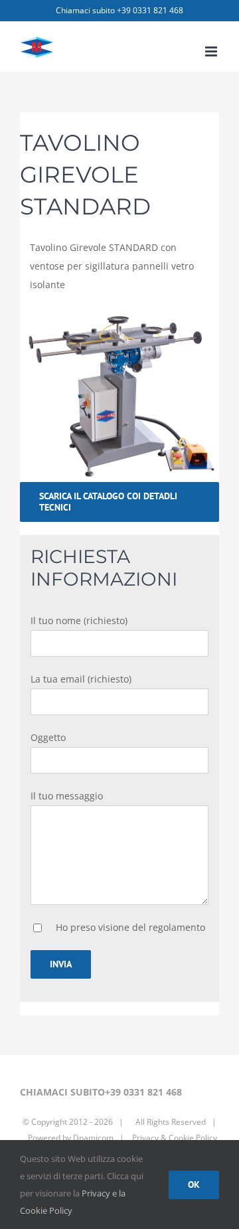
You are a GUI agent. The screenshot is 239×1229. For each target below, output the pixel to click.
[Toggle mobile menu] (212, 51)
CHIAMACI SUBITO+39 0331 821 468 (101, 1092)
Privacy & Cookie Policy (173, 1137)
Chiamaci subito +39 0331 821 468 (119, 10)
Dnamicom (93, 1137)
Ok (194, 1184)
